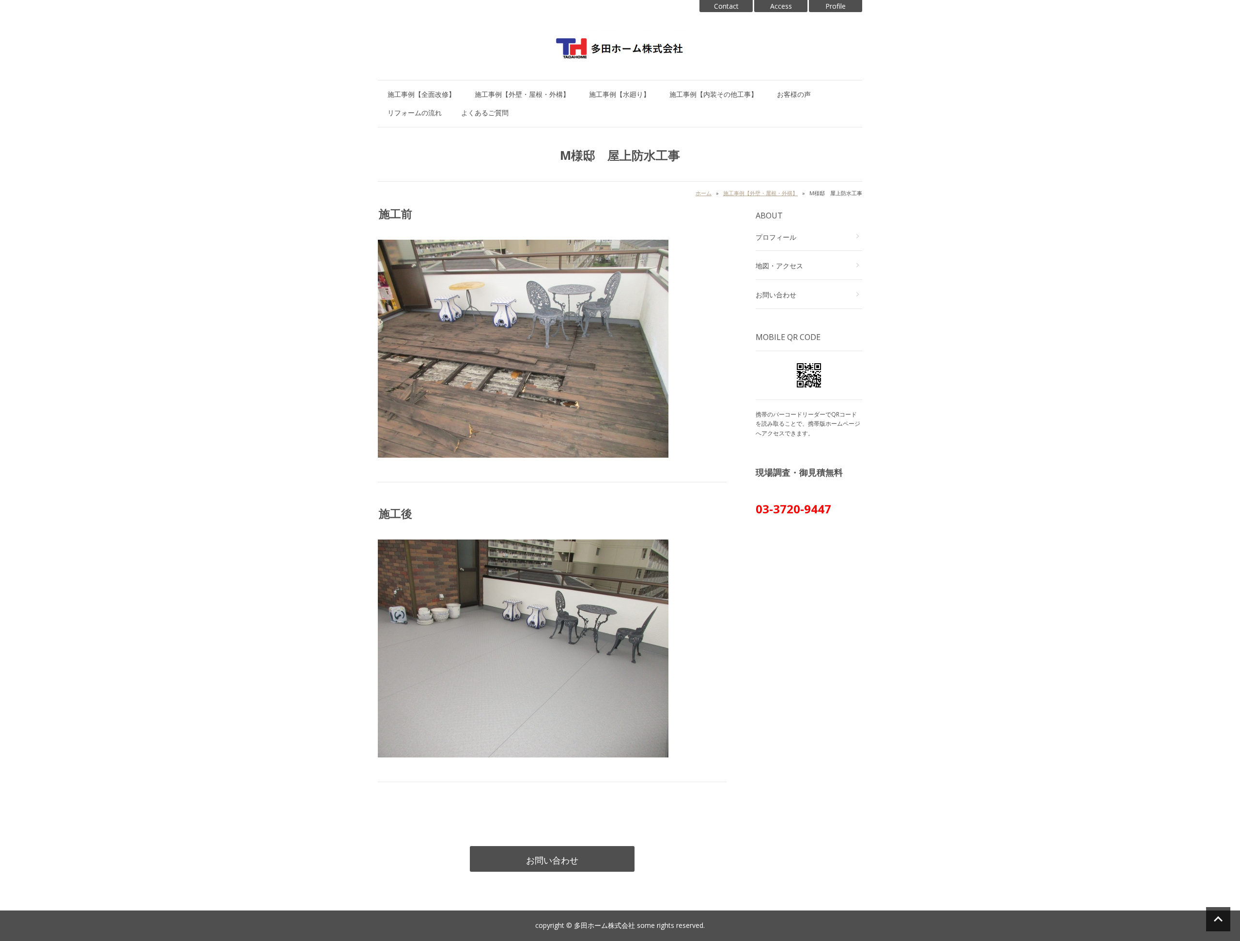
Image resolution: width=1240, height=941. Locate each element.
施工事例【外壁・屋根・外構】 (522, 94)
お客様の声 (794, 94)
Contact (726, 6)
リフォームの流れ (415, 112)
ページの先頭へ (1218, 919)
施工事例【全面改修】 (421, 94)
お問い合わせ (552, 860)
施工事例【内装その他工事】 (713, 94)
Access (781, 6)
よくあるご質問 (485, 112)
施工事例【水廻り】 (619, 94)
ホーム (704, 193)
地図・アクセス (779, 265)
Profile (835, 6)
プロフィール (776, 237)
